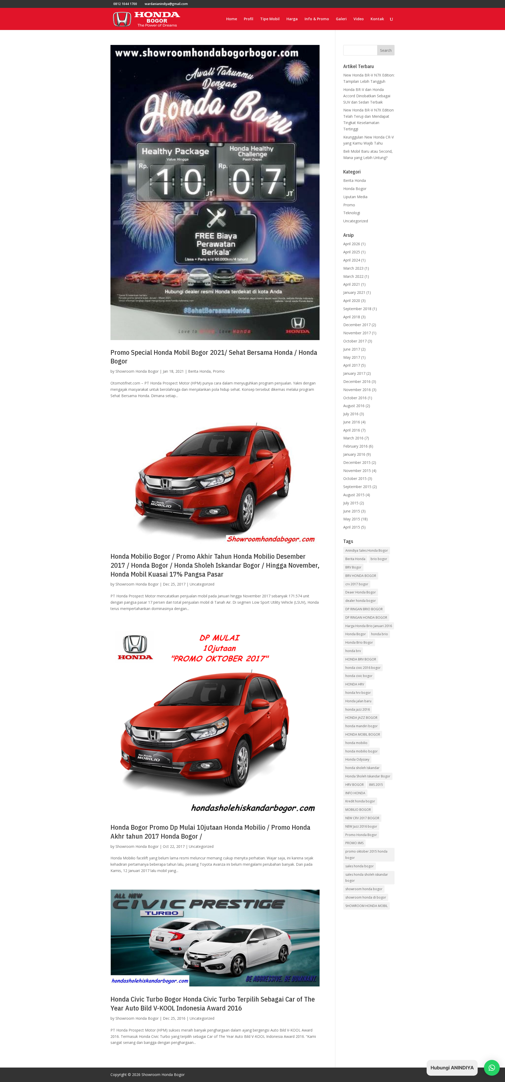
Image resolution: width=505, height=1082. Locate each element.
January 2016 (354, 454)
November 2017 (357, 332)
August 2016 (354, 405)
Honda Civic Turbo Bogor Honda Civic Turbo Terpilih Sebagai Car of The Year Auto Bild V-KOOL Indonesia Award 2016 (212, 1003)
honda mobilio (356, 743)
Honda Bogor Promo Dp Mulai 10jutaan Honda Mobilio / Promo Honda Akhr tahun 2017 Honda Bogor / (210, 831)
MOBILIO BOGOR (358, 809)
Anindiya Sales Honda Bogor (366, 550)
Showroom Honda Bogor (137, 371)
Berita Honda (199, 371)
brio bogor (379, 559)
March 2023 (353, 268)
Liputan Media (355, 196)
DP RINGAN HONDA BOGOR (366, 617)
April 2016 (351, 430)
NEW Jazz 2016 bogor (361, 826)
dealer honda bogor (360, 600)
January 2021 (354, 292)
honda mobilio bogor (361, 751)
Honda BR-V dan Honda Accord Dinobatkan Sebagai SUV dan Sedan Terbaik (366, 96)
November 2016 (357, 389)
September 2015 (357, 486)
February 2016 (355, 446)
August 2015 (354, 494)
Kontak (377, 19)
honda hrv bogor (358, 692)
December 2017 (357, 324)
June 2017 (351, 349)
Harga (292, 19)
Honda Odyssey (357, 759)
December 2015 (357, 462)
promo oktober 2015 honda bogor (366, 854)
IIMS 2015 (376, 784)
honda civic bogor (358, 676)
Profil (248, 19)
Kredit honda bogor (360, 801)
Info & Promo (317, 19)
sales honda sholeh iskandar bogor (366, 877)
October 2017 (355, 341)
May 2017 (351, 357)
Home (231, 19)
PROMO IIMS (354, 843)
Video (359, 19)
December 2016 (357, 381)
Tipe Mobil (270, 19)
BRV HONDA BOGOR (360, 575)
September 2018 (357, 308)
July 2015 (350, 502)
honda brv (353, 651)
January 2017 (354, 373)
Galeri (341, 19)
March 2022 (353, 276)
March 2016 (353, 437)
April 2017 (351, 365)
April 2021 (351, 284)
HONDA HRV (354, 684)
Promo (219, 371)
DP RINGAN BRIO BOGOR (364, 609)
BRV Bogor (353, 567)
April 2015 (351, 527)
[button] (492, 1068)
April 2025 (351, 251)
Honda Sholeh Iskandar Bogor (367, 776)
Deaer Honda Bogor (360, 592)
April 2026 (351, 243)
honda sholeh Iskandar (362, 768)
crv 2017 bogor (356, 584)
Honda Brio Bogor (359, 642)
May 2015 (351, 518)
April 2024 (351, 260)
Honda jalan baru (358, 701)
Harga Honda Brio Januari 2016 (368, 626)
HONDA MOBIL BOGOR (362, 734)
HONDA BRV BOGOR (360, 659)
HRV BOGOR (354, 784)
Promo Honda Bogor (361, 835)
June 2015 (351, 511)
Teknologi (351, 212)
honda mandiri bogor (361, 726)
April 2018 (351, 316)
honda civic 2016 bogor (363, 667)
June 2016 (351, 421)
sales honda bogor (359, 866)
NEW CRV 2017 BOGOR (362, 818)
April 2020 (351, 300)
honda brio (379, 634)
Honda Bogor (354, 188)
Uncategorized (202, 584)
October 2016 (355, 397)
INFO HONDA (355, 793)
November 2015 (357, 470)
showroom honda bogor (363, 889)
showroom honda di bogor (365, 897)
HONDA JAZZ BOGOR (361, 717)
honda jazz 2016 (357, 709)
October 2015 (355, 478)
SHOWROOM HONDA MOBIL (366, 906)
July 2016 (350, 413)
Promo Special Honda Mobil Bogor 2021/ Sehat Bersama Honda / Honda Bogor (213, 357)
